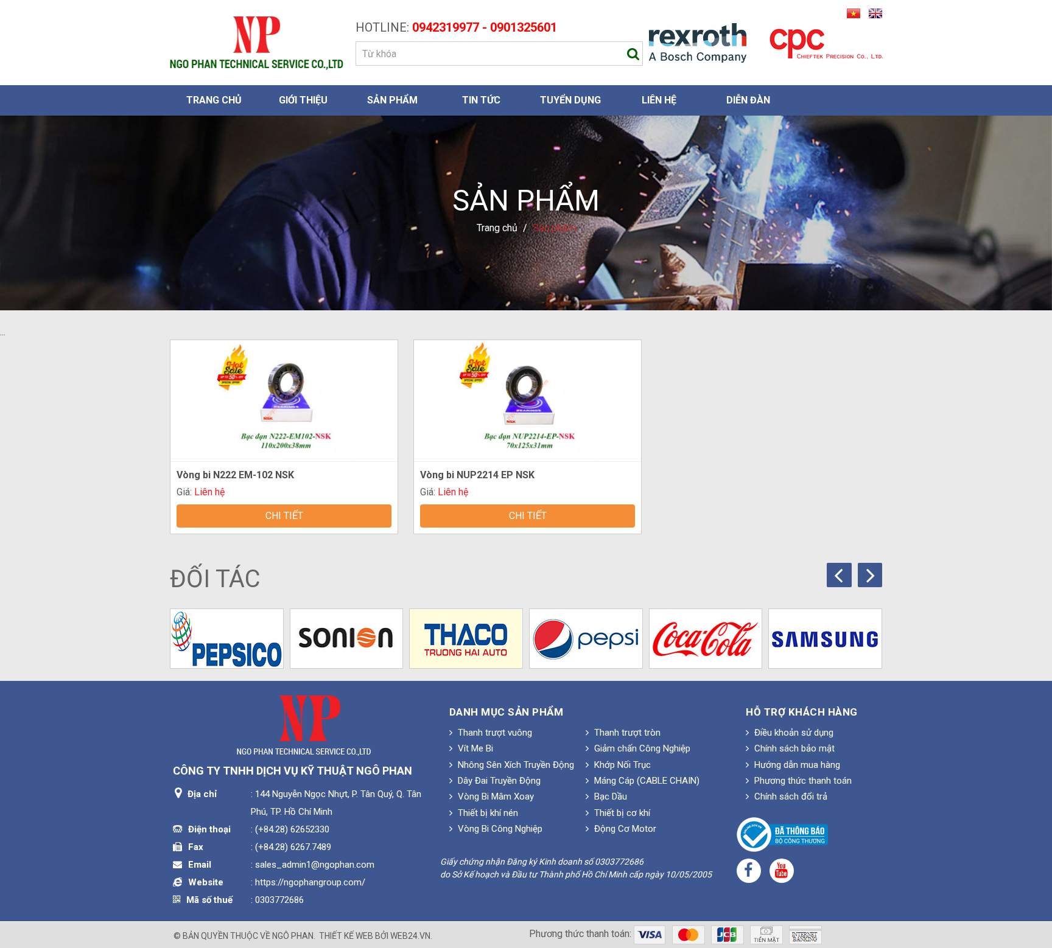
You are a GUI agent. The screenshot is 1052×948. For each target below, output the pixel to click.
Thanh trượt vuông (493, 732)
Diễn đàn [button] (748, 100)
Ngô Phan (293, 936)
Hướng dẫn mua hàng (796, 764)
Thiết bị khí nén (486, 812)
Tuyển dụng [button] (570, 100)
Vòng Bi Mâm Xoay (494, 796)
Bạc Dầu (609, 796)
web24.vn (410, 936)
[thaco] (466, 638)
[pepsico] (227, 638)
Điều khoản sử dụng (792, 732)
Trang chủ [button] (214, 100)
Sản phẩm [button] (392, 100)
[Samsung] (825, 638)
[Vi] (852, 12)
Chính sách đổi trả (789, 796)
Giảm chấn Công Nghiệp (641, 748)
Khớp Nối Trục (621, 764)
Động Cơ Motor (624, 828)
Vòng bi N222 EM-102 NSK (235, 475)
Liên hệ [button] (659, 100)
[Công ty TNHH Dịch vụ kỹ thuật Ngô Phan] (256, 42)
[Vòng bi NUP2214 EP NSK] (527, 399)
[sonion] (347, 638)
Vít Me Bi (474, 748)
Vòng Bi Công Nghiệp (498, 828)
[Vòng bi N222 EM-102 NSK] (284, 399)
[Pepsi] (586, 638)
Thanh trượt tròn (626, 732)
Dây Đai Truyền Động (498, 780)
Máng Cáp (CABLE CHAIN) (646, 780)
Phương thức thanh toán (802, 780)
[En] (872, 12)
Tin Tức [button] (481, 100)
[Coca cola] (706, 638)
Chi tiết (284, 515)
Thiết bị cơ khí (621, 812)
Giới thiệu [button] (303, 100)
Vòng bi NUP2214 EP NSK (477, 475)
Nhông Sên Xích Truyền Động (514, 764)
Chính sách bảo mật (793, 748)
